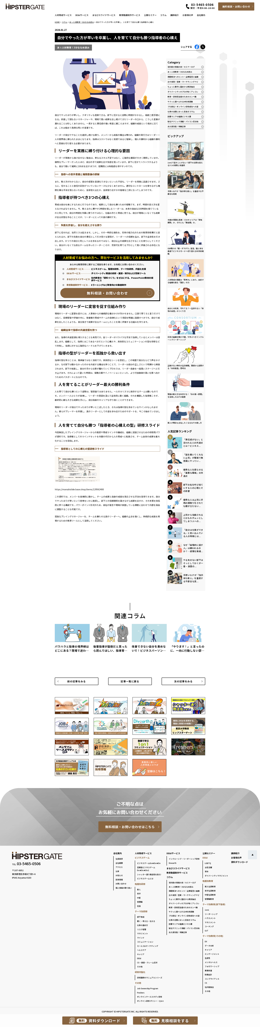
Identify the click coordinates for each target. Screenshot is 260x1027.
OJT (206, 930)
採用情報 (119, 879)
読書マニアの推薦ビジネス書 (179, 116)
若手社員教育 (210, 890)
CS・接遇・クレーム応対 (147, 962)
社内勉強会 (209, 987)
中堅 (139, 897)
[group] (72, 639)
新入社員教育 (210, 886)
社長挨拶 (119, 858)
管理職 (139, 902)
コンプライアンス (212, 978)
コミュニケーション (145, 941)
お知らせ (119, 875)
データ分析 (209, 945)
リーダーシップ (211, 914)
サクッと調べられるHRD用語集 (180, 101)
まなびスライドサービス (103, 15)
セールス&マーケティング (147, 946)
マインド (140, 937)
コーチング (209, 926)
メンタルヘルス (211, 962)
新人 (139, 889)
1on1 (207, 910)
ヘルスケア (141, 950)
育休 (206, 871)
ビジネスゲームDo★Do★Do (149, 863)
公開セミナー (150, 15)
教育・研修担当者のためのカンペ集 (182, 96)
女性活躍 (208, 867)
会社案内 (201, 15)
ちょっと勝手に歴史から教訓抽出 (181, 86)
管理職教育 (209, 899)
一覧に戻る (130, 681)
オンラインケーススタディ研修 (149, 996)
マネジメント (142, 933)
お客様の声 (188, 15)
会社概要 (119, 863)
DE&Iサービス (81, 15)
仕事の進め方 (142, 925)
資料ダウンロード (239, 861)
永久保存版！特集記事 (177, 126)
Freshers (140, 992)
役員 (139, 906)
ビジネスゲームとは (145, 878)
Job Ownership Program (147, 988)
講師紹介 (174, 15)
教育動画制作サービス (129, 15)
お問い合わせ (121, 883)
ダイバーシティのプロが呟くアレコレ (183, 91)
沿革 (117, 871)
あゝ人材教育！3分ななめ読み (180, 71)
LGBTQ (208, 863)
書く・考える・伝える (146, 921)
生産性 (207, 958)
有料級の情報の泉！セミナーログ (181, 66)
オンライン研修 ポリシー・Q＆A (150, 1001)
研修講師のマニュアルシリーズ (149, 977)
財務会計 (208, 974)
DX (206, 941)
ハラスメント (210, 918)
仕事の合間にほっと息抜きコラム (181, 111)
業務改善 (208, 970)
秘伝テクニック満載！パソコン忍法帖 (183, 121)
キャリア (140, 954)
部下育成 (140, 917)
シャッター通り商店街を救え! (149, 874)
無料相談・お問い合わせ (236, 6)
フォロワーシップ (212, 966)
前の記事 (76, 681)
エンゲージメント (212, 954)
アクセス (119, 867)
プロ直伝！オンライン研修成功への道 (183, 106)
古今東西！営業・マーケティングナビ (183, 81)
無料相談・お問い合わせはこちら (130, 826)
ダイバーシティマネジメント (216, 875)
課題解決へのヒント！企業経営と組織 (183, 76)
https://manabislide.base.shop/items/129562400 (79, 489)
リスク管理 (141, 929)
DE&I (139, 958)
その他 (139, 966)
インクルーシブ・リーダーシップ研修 (184, 858)
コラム (163, 15)
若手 (139, 893)
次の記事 (183, 681)
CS (206, 983)
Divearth (172, 863)
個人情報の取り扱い (124, 888)
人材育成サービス (63, 15)
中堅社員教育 (210, 894)
